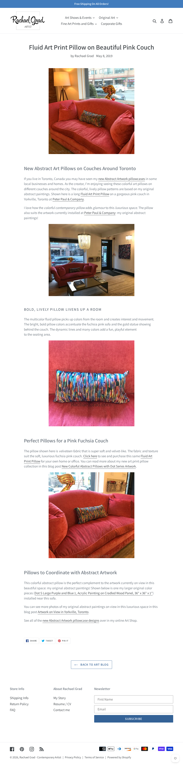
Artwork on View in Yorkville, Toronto (63, 612)
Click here (90, 456)
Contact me (61, 710)
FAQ (12, 710)
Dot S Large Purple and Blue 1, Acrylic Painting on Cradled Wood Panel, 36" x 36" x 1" (94, 593)
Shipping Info (19, 698)
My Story (59, 698)
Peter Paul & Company (68, 199)
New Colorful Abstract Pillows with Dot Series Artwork (99, 466)
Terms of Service (94, 757)
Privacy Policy (73, 757)
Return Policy (19, 704)
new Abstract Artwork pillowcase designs (71, 620)
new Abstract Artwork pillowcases (121, 179)
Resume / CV (62, 704)
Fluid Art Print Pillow (95, 194)
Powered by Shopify (119, 757)
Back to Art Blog (94, 665)
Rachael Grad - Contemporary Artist (40, 757)
